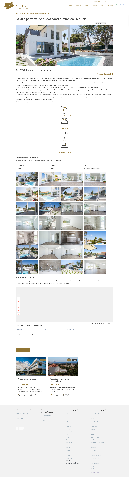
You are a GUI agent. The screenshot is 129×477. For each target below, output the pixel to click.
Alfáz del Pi (69, 416)
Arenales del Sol (70, 424)
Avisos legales (19, 418)
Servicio (86, 5)
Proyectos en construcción (48, 418)
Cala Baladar (94, 418)
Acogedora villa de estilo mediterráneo (59, 380)
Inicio (70, 5)
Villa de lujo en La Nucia (27, 379)
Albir (67, 413)
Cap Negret (94, 424)
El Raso (93, 429)
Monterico (93, 453)
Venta (31, 70)
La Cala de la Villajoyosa (97, 442)
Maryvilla (93, 447)
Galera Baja (94, 434)
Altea (67, 421)
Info (102, 5)
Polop (67, 453)
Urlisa (92, 466)
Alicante (68, 418)
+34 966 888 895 (96, 2)
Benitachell (69, 432)
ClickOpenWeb (94, 471)
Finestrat (68, 440)
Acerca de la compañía (22, 413)
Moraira (68, 450)
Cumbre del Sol (95, 426)
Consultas (94, 5)
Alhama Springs (95, 413)
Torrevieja (68, 455)
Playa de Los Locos (96, 455)
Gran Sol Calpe (95, 437)
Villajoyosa (69, 458)
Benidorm (68, 426)
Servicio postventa (46, 415)
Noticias (43, 423)
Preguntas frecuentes (21, 421)
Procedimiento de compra (22, 415)
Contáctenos (109, 5)
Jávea (67, 445)
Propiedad (78, 5)
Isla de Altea (94, 440)
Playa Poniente (95, 458)
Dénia (67, 437)
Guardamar (69, 442)
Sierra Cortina (94, 461)
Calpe (67, 434)
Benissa (68, 429)
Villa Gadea (94, 469)
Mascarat (93, 450)
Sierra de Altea (95, 463)
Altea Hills (93, 416)
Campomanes (94, 421)
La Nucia (40, 70)
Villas (21, 13)
